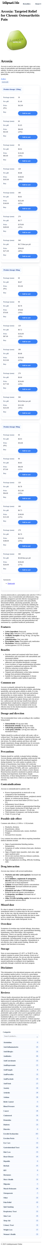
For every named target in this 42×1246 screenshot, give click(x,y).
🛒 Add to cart (25, 113)
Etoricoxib (11, 583)
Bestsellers (26, 4)
